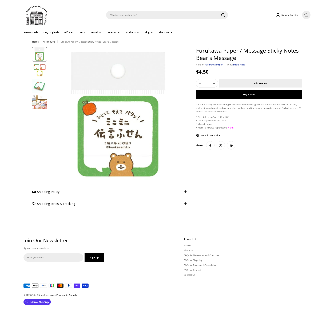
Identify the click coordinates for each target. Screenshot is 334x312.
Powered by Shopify (66, 295)
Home (35, 41)
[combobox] (167, 15)
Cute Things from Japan (43, 295)
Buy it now (249, 94)
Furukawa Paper (214, 64)
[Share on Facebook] (210, 145)
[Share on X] (221, 145)
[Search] (223, 15)
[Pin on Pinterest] (231, 145)
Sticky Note (239, 64)
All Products (49, 41)
